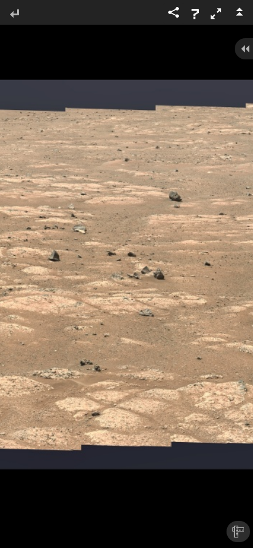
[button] (216, 13)
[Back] (14, 14)
